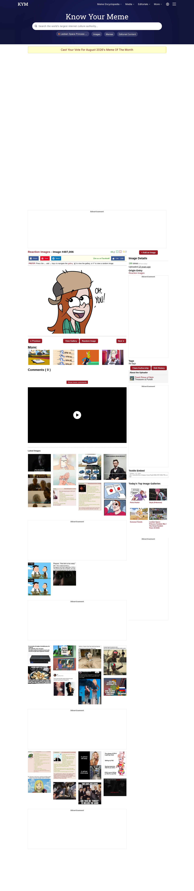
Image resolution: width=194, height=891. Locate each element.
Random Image (89, 341)
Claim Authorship (141, 368)
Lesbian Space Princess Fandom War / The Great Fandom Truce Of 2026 (158, 525)
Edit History (159, 368)
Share (34, 258)
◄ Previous (35, 341)
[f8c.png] (77, 300)
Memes (109, 34)
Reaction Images (39, 251)
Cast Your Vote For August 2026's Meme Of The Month (97, 49)
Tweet (57, 258)
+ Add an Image (148, 252)
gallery (70, 263)
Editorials (143, 4)
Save (45, 258)
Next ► (121, 341)
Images (96, 34)
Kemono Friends (136, 522)
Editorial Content (127, 34)
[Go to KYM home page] (23, 5)
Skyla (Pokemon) (155, 502)
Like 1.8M (118, 258)
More (156, 4)
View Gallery (71, 341)
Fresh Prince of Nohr (144, 377)
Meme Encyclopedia (108, 4)
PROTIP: (32, 263)
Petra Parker (135, 502)
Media (129, 4)
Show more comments (77, 382)
